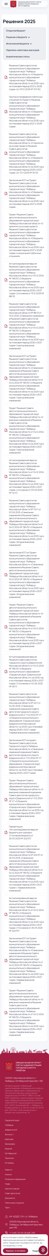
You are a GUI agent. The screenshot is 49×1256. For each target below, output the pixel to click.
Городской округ (12, 1120)
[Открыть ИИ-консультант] (43, 1250)
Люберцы (9, 1125)
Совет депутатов (12, 1193)
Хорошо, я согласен (15, 1251)
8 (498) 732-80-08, (37, 1108)
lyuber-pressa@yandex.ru (27, 1110)
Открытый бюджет (15, 30)
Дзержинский (11, 1129)
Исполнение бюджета (17, 43)
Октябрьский (11, 1153)
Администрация (12, 1188)
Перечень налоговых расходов (22, 50)
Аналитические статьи (18, 56)
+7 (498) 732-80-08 (17, 1232)
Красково (9, 1139)
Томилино (9, 1158)
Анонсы (8, 1174)
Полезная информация (15, 1179)
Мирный (8, 1148)
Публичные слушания (14, 1202)
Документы (10, 1198)
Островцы (9, 1163)
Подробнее (37, 1251)
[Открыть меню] (6, 4)
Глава (7, 1184)
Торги (7, 1207)
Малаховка (10, 1144)
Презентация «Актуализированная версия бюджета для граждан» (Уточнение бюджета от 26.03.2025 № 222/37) (23, 832)
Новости (8, 1169)
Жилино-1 (9, 1134)
